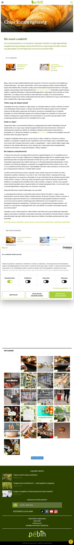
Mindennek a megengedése (60, 295)
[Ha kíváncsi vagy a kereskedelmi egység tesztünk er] (12, 397)
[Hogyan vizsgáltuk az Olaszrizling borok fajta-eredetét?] (7, 493)
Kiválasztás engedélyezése (37, 295)
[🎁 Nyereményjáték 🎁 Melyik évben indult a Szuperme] (45, 414)
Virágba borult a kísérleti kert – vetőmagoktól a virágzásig (33, 483)
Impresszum (37, 523)
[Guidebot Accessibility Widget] (71, 542)
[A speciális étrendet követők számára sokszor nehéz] (29, 380)
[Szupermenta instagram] (55, 512)
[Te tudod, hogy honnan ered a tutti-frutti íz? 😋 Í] (12, 447)
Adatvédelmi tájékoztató (37, 519)
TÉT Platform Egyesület (43, 90)
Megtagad (14, 295)
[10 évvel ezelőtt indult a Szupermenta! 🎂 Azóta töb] (62, 414)
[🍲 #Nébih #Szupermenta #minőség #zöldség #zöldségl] (29, 430)
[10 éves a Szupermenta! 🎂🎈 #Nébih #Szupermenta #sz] (12, 430)
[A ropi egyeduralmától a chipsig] (11, 240)
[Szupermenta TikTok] (42, 512)
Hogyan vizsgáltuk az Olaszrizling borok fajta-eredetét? (33, 491)
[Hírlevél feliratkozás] (37, 505)
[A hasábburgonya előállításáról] (11, 67)
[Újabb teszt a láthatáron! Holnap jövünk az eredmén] (12, 380)
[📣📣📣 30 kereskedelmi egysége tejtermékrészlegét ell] (45, 397)
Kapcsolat (37, 521)
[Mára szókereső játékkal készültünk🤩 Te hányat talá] (29, 414)
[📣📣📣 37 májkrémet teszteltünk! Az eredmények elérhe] (62, 364)
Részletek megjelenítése (60, 288)
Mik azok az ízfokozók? (58, 237)
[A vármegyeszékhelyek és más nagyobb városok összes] (29, 397)
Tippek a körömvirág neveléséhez (25, 475)
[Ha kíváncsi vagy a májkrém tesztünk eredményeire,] (45, 364)
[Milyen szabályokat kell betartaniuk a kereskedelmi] (45, 380)
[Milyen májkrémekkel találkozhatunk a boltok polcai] (29, 364)
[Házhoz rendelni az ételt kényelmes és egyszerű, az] (45, 430)
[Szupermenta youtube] (51, 512)
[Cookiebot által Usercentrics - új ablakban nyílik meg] (64, 248)
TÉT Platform (43, 132)
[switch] (28, 281)
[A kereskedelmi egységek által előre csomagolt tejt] (62, 380)
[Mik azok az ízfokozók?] (44, 240)
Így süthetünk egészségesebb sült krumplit (57, 66)
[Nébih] (37, 534)
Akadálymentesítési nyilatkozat (37, 525)
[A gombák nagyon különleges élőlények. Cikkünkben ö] (62, 430)
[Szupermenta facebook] (47, 512)
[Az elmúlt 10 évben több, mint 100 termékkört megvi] (12, 414)
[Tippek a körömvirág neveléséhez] (7, 477)
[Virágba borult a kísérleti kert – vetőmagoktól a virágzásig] (7, 485)
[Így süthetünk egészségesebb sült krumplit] (44, 67)
